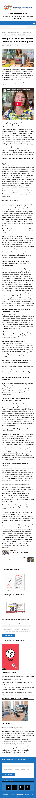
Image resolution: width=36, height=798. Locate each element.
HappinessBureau (18, 728)
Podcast (13, 83)
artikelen (6, 747)
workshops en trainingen (16, 741)
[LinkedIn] (21, 787)
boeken (13, 747)
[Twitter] (8, 787)
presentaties (25, 747)
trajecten (10, 745)
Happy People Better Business (16, 752)
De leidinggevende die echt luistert (11, 679)
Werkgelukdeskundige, (13, 739)
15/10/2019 (6, 46)
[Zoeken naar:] (18, 27)
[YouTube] (27, 787)
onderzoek (25, 745)
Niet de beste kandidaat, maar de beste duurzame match (18, 676)
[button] (34, 23)
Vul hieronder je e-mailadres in (11, 624)
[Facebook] (14, 787)
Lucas (12, 46)
